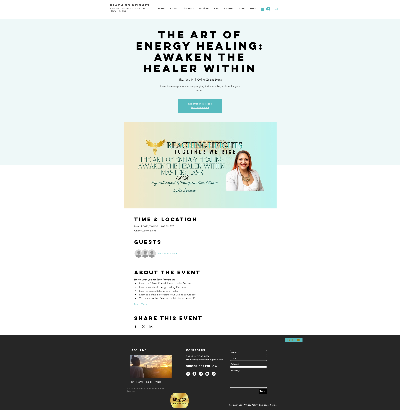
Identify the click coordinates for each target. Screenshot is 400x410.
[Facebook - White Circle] (194, 374)
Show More (140, 303)
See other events (200, 107)
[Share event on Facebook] (135, 326)
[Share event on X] (143, 326)
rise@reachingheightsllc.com (208, 359)
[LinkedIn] (201, 374)
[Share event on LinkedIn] (151, 326)
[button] (262, 9)
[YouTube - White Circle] (207, 374)
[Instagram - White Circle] (188, 374)
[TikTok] (214, 374)
